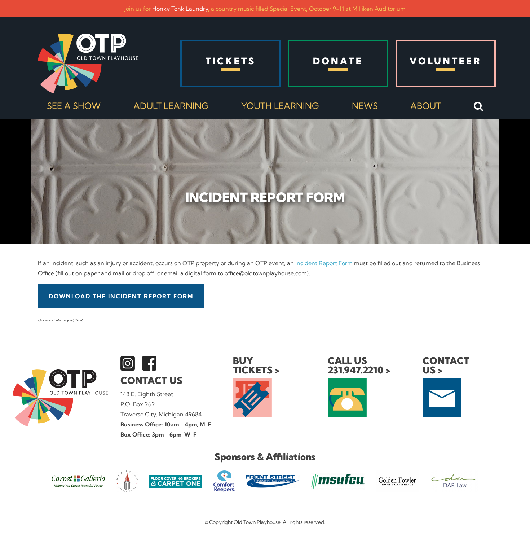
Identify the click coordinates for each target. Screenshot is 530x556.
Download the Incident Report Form (121, 296)
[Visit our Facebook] (149, 363)
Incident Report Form (324, 263)
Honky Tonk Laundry (180, 8)
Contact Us (151, 380)
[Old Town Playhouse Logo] (88, 63)
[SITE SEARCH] (479, 107)
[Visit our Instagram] (127, 363)
